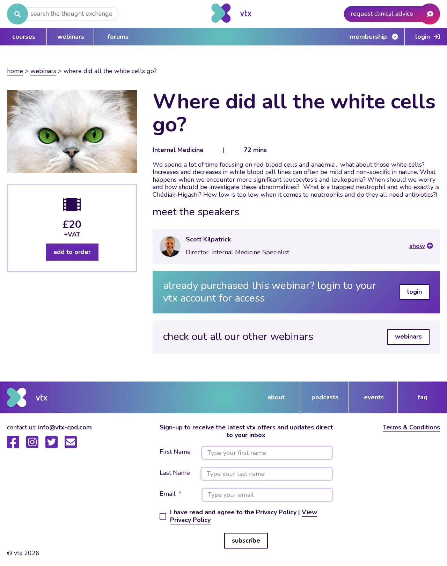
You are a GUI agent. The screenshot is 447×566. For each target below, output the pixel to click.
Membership (368, 36)
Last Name (175, 473)
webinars (70, 36)
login (414, 292)
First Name (175, 452)
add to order (72, 252)
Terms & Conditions (411, 427)
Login (422, 36)
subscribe (246, 540)
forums (118, 36)
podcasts (325, 397)
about (276, 397)
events (374, 397)
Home (15, 71)
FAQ (422, 397)
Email (168, 494)
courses (23, 36)
